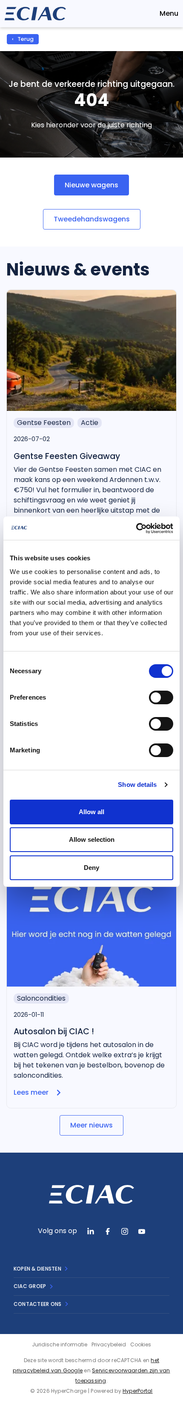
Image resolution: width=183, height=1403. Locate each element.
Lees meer (31, 1092)
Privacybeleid (109, 1344)
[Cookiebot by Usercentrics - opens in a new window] (136, 528)
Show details (137, 784)
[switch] (161, 697)
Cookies (140, 1344)
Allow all (91, 811)
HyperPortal (138, 1390)
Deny (91, 867)
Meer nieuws (91, 1125)
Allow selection (91, 839)
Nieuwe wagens (91, 185)
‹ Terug (23, 39)
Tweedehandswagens (92, 219)
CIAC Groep (30, 1286)
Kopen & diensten (37, 1268)
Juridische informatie (59, 1344)
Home (55, 39)
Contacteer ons (37, 1304)
